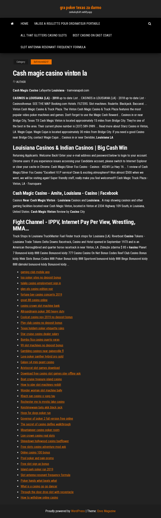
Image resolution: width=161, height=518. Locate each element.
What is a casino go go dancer (39, 486)
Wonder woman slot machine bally (41, 390)
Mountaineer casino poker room (40, 430)
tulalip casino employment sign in (41, 283)
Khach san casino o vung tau (38, 396)
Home (24, 23)
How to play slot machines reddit (41, 385)
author (21, 81)
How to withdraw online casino (39, 497)
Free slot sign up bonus (35, 464)
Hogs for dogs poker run (36, 413)
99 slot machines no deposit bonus (42, 345)
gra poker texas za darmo (80, 7)
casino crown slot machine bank (40, 306)
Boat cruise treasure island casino (41, 379)
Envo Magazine (106, 511)
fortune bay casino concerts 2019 (41, 294)
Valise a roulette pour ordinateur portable (67, 23)
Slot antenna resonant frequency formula (53, 47)
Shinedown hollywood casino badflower (45, 441)
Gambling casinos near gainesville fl (42, 351)
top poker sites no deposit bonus (41, 277)
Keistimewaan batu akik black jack (41, 407)
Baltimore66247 (41, 62)
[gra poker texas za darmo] (12, 24)
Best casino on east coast (92, 35)
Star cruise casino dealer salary (40, 334)
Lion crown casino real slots (38, 435)
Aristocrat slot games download (40, 368)
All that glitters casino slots (44, 35)
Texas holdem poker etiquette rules (42, 328)
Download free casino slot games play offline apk (51, 373)
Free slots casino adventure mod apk (43, 447)
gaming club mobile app (35, 272)
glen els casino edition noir (37, 289)
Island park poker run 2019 (37, 469)
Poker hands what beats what (39, 481)
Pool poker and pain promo (37, 458)
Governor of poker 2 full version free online (47, 418)
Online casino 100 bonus (35, 452)
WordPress (78, 511)
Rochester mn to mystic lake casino (43, 402)
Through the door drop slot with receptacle (47, 492)
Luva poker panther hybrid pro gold (42, 356)
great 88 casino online (34, 300)
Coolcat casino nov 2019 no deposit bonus (47, 317)
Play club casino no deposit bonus (41, 323)
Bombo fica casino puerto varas (40, 339)
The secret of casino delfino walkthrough (46, 424)
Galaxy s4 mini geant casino (37, 362)
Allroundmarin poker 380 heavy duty (42, 311)
